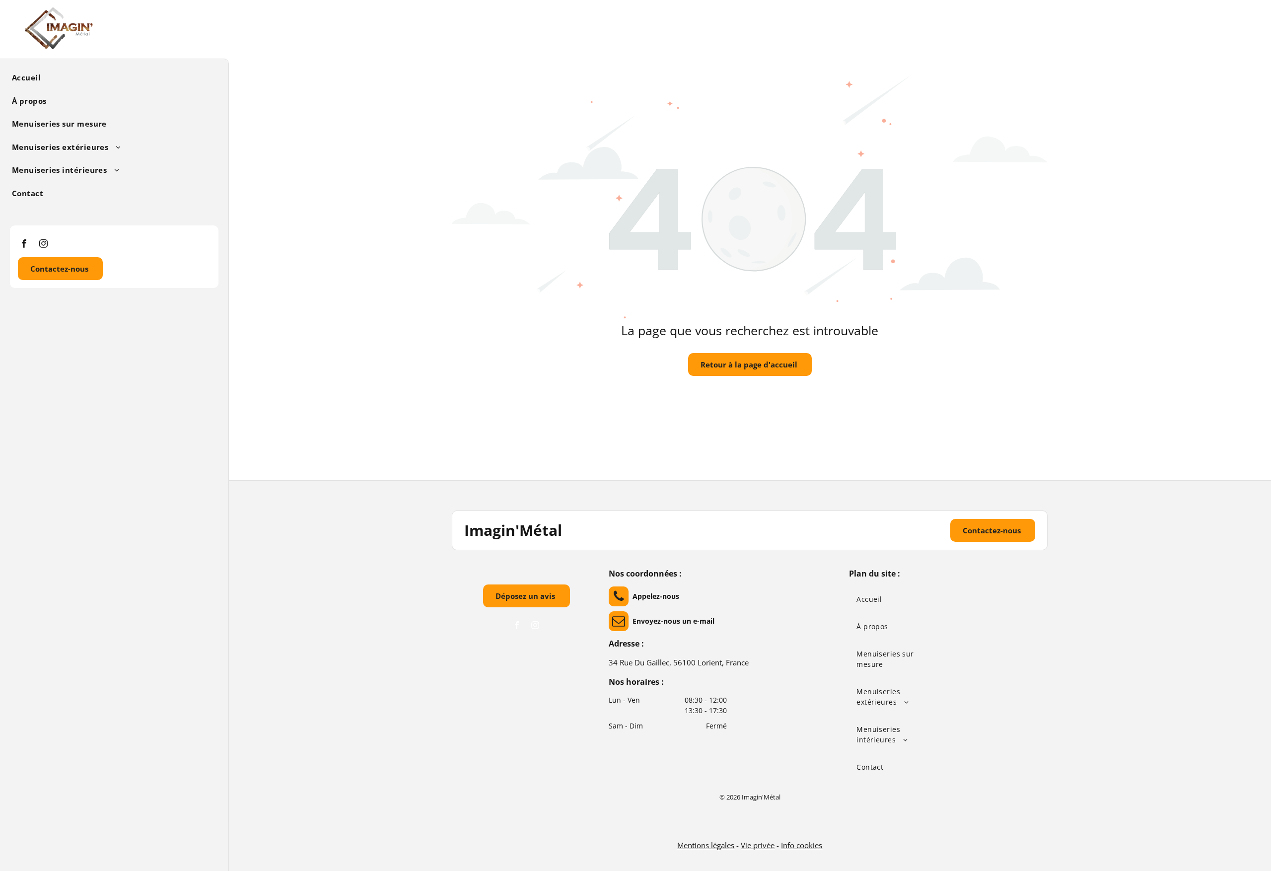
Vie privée (758, 845)
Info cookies (801, 845)
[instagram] (43, 244)
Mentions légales (705, 845)
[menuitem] (110, 76)
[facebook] (24, 244)
